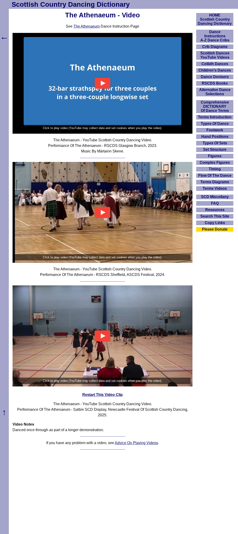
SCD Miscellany (215, 197)
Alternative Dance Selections (215, 92)
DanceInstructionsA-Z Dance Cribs (214, 36)
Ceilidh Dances (215, 64)
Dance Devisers (215, 77)
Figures (214, 156)
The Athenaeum (86, 26)
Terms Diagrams (214, 182)
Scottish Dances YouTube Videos (214, 55)
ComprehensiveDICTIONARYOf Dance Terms (215, 106)
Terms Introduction (214, 117)
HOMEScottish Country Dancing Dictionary (215, 19)
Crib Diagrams (215, 47)
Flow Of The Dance (214, 175)
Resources (215, 210)
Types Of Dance (215, 124)
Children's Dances (214, 70)
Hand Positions (214, 137)
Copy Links (215, 223)
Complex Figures (215, 162)
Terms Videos (215, 188)
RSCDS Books (215, 83)
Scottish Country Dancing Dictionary (71, 4)
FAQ (215, 203)
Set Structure (214, 150)
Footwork (214, 130)
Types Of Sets (215, 143)
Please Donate (215, 229)
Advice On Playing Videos (136, 443)
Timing (215, 169)
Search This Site (214, 216)
